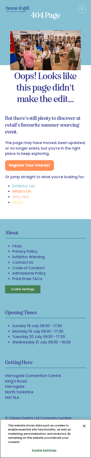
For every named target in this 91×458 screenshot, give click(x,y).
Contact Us (22, 262)
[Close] (84, 426)
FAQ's (17, 202)
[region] (45, 438)
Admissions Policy (29, 273)
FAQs (17, 246)
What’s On (21, 191)
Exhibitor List (23, 186)
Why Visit (20, 196)
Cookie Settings (22, 289)
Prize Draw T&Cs (27, 278)
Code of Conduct (28, 267)
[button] (82, 9)
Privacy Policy (24, 251)
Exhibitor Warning (28, 256)
